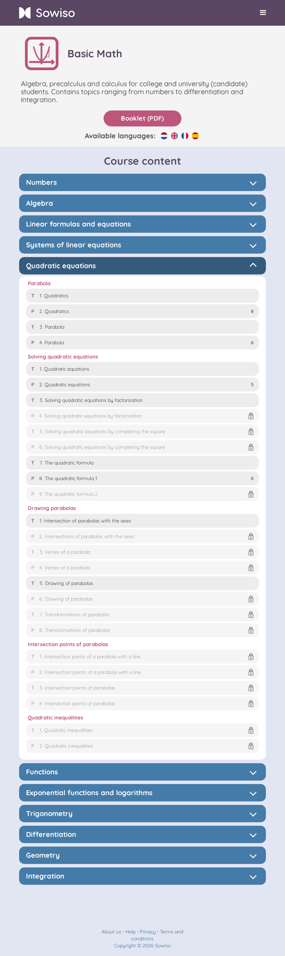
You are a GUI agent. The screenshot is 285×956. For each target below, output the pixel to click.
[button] (142, 416)
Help (130, 932)
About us (111, 932)
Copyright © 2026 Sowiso (142, 945)
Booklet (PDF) (142, 118)
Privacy (148, 932)
